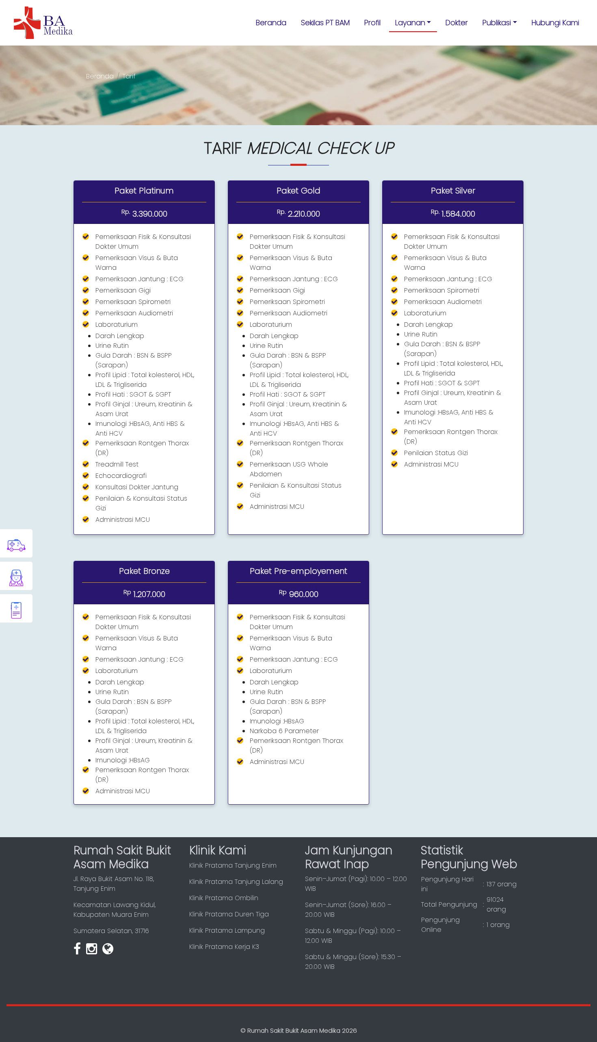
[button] (413, 22)
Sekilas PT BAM (325, 22)
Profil (372, 22)
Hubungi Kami (555, 22)
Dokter (457, 22)
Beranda (271, 22)
